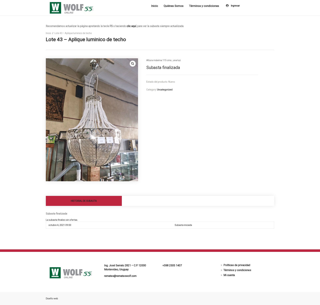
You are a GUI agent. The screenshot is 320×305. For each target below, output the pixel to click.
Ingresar (235, 5)
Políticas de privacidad (237, 265)
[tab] (84, 201)
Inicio (154, 5)
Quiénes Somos (174, 5)
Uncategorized (164, 89)
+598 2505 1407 (172, 265)
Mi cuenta (229, 275)
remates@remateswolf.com (120, 276)
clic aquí (131, 26)
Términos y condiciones (204, 5)
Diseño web (52, 298)
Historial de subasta (84, 201)
